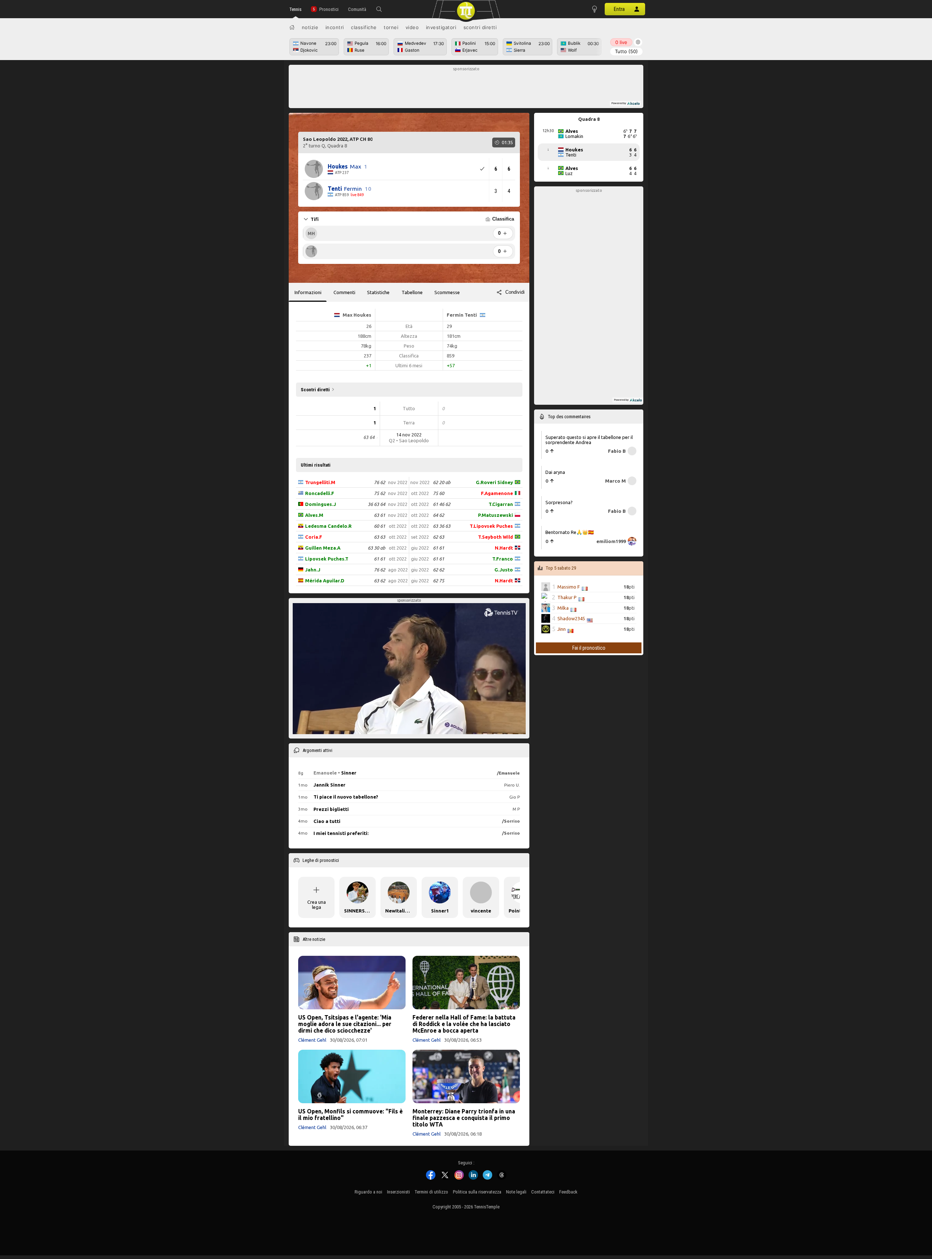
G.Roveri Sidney (494, 482)
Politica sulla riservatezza (477, 1192)
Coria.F (313, 536)
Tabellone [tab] (412, 292)
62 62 (438, 569)
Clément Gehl (312, 1039)
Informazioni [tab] (308, 292)
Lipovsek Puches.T (326, 558)
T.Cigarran (501, 504)
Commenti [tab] (344, 292)
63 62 (379, 580)
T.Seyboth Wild (495, 536)
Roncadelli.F (319, 493)
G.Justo (503, 569)
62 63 (438, 536)
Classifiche (364, 27)
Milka (563, 607)
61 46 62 (441, 504)
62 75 (438, 580)
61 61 (379, 558)
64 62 (438, 515)
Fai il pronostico (588, 648)
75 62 (379, 493)
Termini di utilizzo (431, 1192)
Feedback (568, 1192)
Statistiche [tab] (378, 292)
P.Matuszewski (495, 515)
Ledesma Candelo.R (328, 525)
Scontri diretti (480, 27)
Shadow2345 (571, 618)
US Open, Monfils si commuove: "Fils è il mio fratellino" (350, 1114)
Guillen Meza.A (322, 547)
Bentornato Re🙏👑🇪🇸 (569, 532)
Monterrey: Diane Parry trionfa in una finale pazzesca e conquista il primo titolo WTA (463, 1118)
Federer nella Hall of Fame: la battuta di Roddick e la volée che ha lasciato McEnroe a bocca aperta (464, 1024)
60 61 (379, 525)
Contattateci (542, 1192)
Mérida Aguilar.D (324, 580)
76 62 (379, 482)
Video (412, 27)
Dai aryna (555, 472)
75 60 (438, 493)
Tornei (391, 27)
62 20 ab (441, 482)
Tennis (295, 9)
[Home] (292, 27)
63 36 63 (441, 525)
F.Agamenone (497, 493)
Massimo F (568, 586)
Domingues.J (320, 504)
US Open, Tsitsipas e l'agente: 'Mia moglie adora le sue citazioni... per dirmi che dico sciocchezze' (344, 1024)
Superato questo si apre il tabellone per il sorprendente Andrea (589, 440)
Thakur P (567, 597)
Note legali (516, 1192)
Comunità (357, 9)
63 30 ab (376, 547)
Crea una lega (316, 904)
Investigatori (441, 27)
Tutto (626, 51)
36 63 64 (376, 504)
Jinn (561, 629)
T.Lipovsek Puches (491, 525)
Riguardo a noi (368, 1192)
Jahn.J (312, 569)
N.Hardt (504, 547)
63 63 (379, 536)
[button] (379, 9)
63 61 (379, 515)
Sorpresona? (559, 502)
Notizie (310, 27)
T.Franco (502, 558)
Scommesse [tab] (447, 292)
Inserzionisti (398, 1192)
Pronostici (329, 9)
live (621, 42)
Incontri (334, 27)
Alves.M (314, 515)
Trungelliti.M (320, 482)
